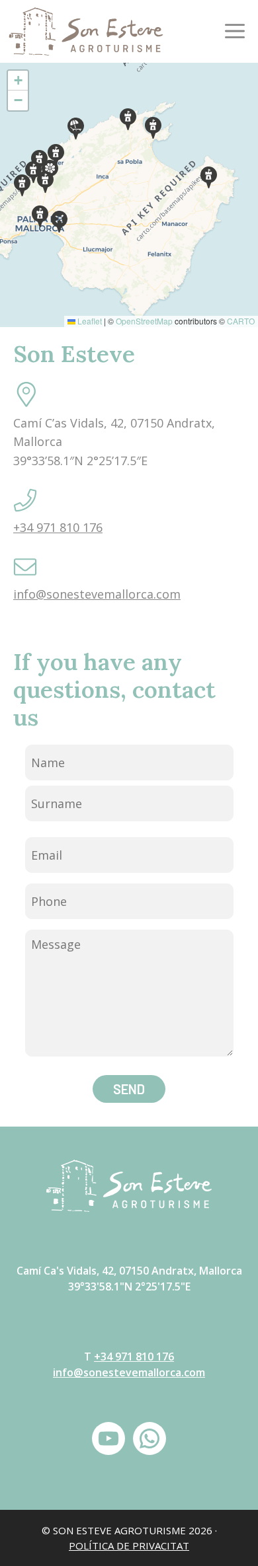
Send (129, 1089)
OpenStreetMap (144, 320)
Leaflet (88, 320)
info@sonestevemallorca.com (97, 594)
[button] (59, 221)
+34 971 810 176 (58, 527)
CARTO (241, 320)
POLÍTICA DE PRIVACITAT (129, 1545)
